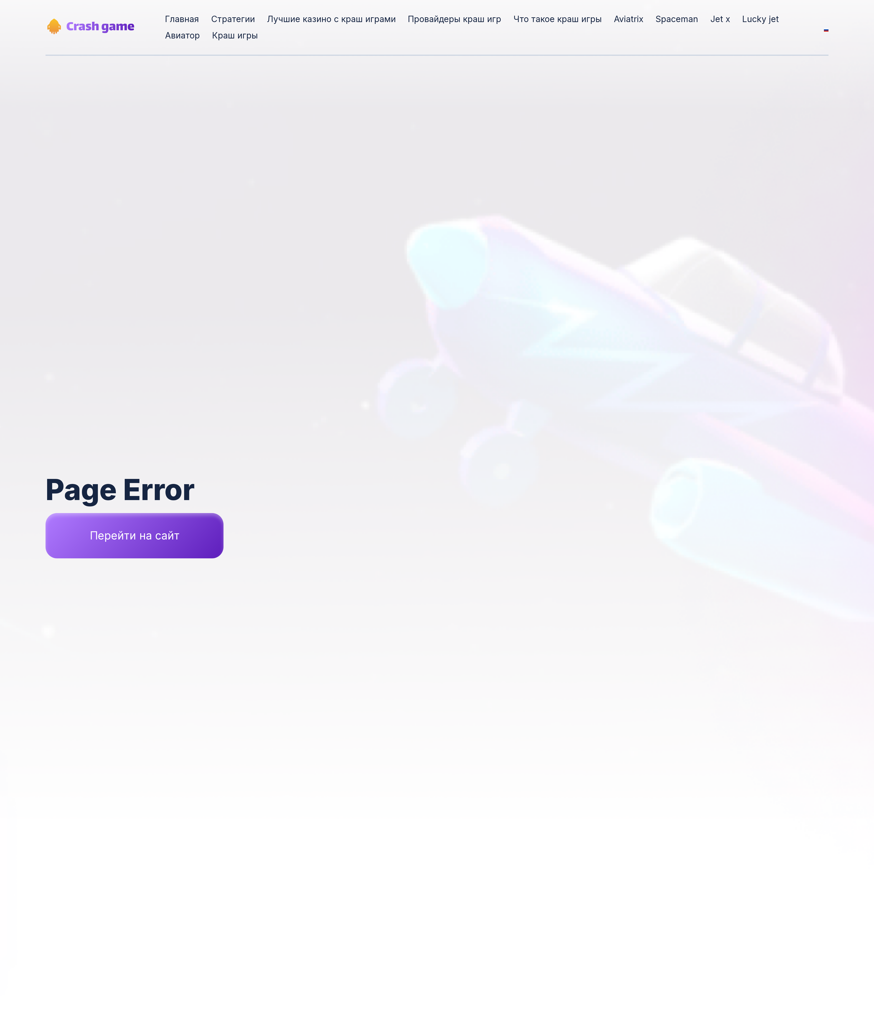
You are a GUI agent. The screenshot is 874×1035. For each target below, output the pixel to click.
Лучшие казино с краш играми (331, 19)
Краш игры (235, 35)
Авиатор (182, 35)
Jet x (720, 19)
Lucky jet (760, 19)
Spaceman (677, 19)
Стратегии (233, 19)
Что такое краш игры (557, 19)
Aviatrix (628, 19)
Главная (182, 19)
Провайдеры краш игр (454, 19)
